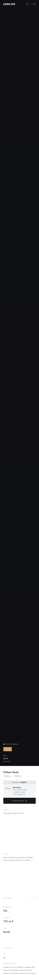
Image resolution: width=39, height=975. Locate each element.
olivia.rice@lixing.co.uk (19, 794)
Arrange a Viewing (18, 801)
